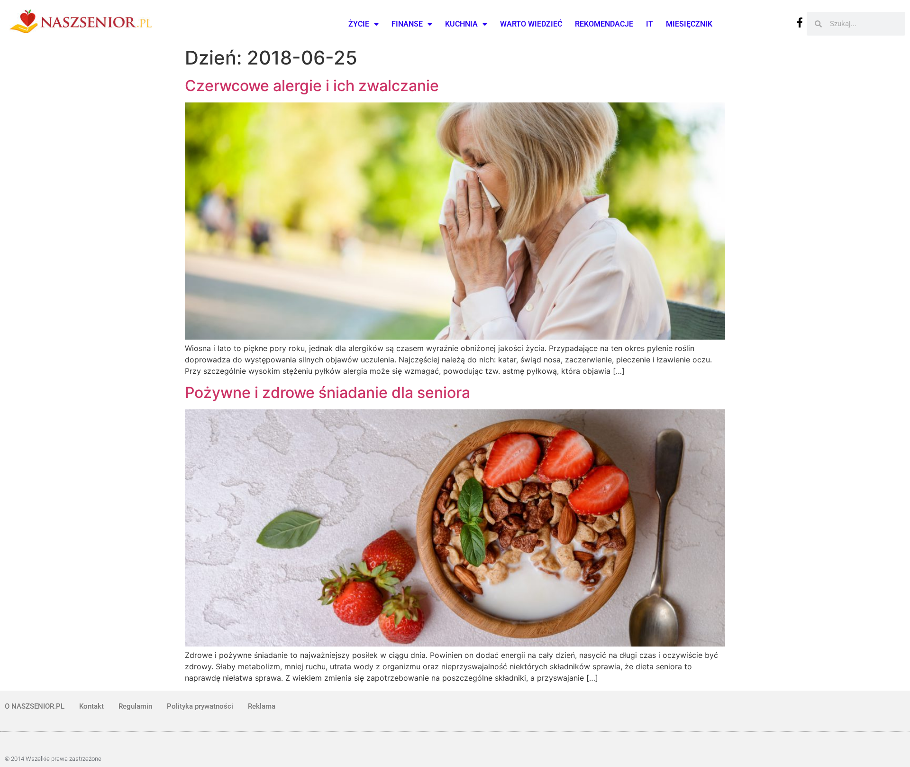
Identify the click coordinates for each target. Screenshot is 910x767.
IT (649, 23)
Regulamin (135, 706)
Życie (358, 23)
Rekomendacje (604, 23)
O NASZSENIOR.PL (34, 706)
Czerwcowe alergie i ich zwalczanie (312, 85)
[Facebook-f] (800, 23)
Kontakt (91, 706)
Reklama (261, 706)
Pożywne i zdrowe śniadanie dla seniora (327, 392)
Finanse (407, 23)
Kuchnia (461, 23)
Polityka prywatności (200, 706)
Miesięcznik (689, 23)
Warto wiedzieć (531, 23)
